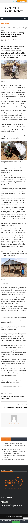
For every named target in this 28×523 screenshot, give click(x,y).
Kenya (3, 23)
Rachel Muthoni (7, 39)
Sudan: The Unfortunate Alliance (12, 449)
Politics (6, 23)
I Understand (16, 522)
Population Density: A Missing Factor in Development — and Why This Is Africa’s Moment (14, 445)
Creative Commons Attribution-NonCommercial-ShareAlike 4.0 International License (11, 506)
